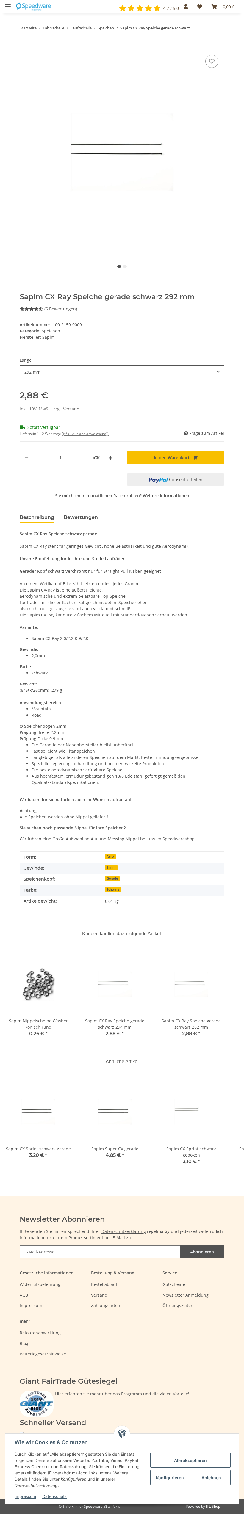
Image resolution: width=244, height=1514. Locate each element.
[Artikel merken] (211, 61)
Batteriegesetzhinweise (43, 1354)
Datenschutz (54, 1496)
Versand (71, 409)
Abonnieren (202, 1252)
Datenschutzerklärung (123, 1231)
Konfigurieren (170, 1477)
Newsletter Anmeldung (185, 1295)
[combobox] (122, 371)
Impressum (31, 1305)
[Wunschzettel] (200, 6)
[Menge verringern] (26, 457)
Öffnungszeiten (177, 1305)
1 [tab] (119, 266)
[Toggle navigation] (8, 3)
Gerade (112, 878)
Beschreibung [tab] (37, 517)
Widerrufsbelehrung (40, 1284)
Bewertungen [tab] (81, 517)
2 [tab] (125, 266)
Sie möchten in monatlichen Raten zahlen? (122, 495)
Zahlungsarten (105, 1305)
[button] (186, 6)
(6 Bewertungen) (60, 309)
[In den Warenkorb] (24, 46)
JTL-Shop (213, 1506)
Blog (24, 1343)
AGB (24, 1295)
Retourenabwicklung (40, 1333)
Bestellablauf (104, 1284)
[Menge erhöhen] (110, 457)
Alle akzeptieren (190, 1460)
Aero (110, 856)
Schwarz (113, 889)
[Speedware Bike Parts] (33, 6)
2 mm (111, 867)
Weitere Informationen (166, 495)
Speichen (51, 331)
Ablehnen (211, 1477)
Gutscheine (173, 1284)
